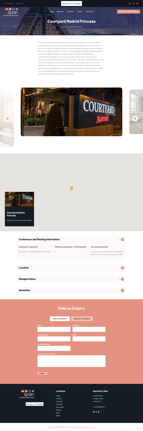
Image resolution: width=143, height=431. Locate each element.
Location (24, 267)
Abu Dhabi (60, 407)
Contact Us (19, 3)
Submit (42, 373)
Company (75, 325)
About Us (60, 11)
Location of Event (43, 344)
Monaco (59, 410)
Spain (58, 415)
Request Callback (82, 319)
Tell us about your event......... (47, 354)
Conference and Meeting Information (39, 239)
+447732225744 (9, 3)
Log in (93, 427)
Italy (57, 413)
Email (74, 335)
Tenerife (59, 404)
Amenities (24, 290)
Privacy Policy (98, 398)
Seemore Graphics (84, 427)
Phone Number (42, 335)
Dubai (58, 396)
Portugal (59, 401)
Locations (70, 11)
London (59, 398)
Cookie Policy (98, 396)
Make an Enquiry (60, 319)
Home (52, 11)
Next (135, 119)
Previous (8, 119)
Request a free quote (128, 11)
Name (40, 325)
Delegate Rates (27, 278)
